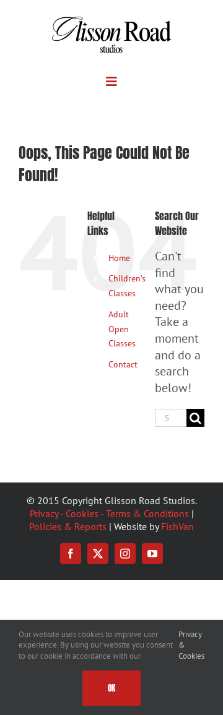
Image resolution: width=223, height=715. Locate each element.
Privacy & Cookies (191, 645)
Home (119, 257)
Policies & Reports (68, 526)
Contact (123, 364)
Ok (111, 688)
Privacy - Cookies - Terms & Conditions (109, 513)
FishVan (177, 526)
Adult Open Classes (122, 329)
